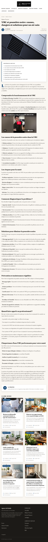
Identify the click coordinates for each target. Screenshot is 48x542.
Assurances (4, 528)
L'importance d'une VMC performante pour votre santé (16, 79)
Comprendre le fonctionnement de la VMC (13, 65)
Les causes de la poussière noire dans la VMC (14, 67)
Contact (26, 525)
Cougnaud (3, 534)
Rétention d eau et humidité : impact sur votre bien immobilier (32, 449)
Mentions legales (28, 528)
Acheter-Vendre (33, 8)
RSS (26, 530)
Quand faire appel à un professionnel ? (13, 77)
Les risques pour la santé (10, 69)
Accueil (3, 16)
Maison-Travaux (6, 8)
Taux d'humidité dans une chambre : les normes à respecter (9, 482)
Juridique (27, 517)
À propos (42, 389)
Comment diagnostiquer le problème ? (13, 71)
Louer (40, 8)
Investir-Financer (23, 8)
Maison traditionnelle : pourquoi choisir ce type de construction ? (9, 416)
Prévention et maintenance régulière (12, 75)
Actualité (14, 8)
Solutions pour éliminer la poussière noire (13, 73)
